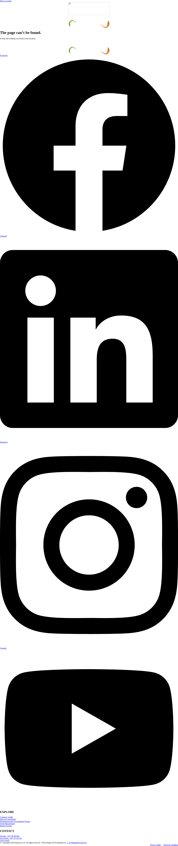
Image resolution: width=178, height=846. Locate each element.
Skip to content (6, 1)
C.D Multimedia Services (77, 843)
